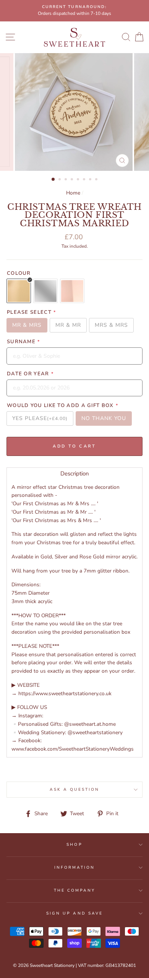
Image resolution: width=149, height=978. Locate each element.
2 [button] (60, 180)
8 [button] (97, 180)
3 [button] (66, 180)
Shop (74, 844)
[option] (74, 11)
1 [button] (53, 180)
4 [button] (72, 180)
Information (74, 867)
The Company (75, 890)
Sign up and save (74, 913)
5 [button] (79, 180)
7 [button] (91, 180)
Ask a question (75, 789)
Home (73, 192)
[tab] (74, 473)
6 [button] (85, 180)
